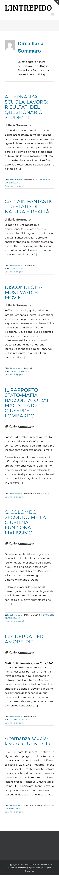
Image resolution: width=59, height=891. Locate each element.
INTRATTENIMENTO (20, 371)
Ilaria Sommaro (14, 179)
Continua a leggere (14, 186)
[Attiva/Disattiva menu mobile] (52, 14)
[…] (35, 254)
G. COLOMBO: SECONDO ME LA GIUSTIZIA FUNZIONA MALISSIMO (25, 522)
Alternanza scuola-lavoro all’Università (27, 740)
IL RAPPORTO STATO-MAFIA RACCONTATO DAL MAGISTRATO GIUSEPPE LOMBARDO (27, 403)
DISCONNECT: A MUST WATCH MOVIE (23, 292)
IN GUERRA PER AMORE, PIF (24, 639)
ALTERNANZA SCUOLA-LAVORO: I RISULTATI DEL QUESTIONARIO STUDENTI (28, 107)
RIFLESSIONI (17, 268)
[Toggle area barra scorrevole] (56, 3)
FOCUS (45, 493)
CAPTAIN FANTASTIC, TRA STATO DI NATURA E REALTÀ (29, 206)
